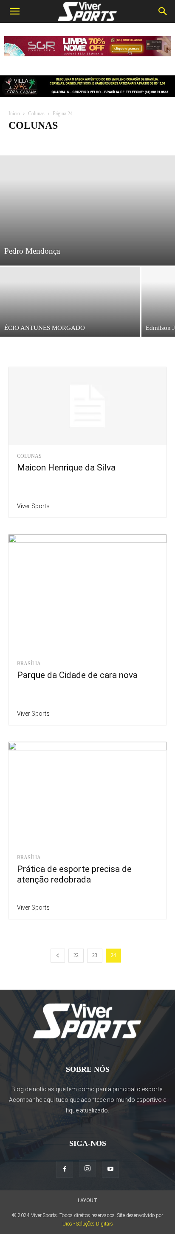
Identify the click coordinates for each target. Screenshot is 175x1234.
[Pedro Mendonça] (87, 210)
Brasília (29, 663)
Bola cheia (23, 142)
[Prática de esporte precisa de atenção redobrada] (87, 794)
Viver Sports (33, 506)
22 (76, 955)
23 (94, 955)
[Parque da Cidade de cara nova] (87, 593)
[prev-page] (58, 956)
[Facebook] (64, 1169)
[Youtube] (110, 1169)
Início (14, 113)
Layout (87, 1201)
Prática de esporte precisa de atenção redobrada (74, 874)
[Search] (163, 11)
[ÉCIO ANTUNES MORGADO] (70, 302)
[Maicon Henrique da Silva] (87, 406)
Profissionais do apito (114, 142)
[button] (14, 11)
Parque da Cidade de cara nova (77, 675)
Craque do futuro (62, 142)
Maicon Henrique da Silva (66, 467)
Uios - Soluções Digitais (87, 1224)
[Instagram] (87, 1168)
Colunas (36, 113)
